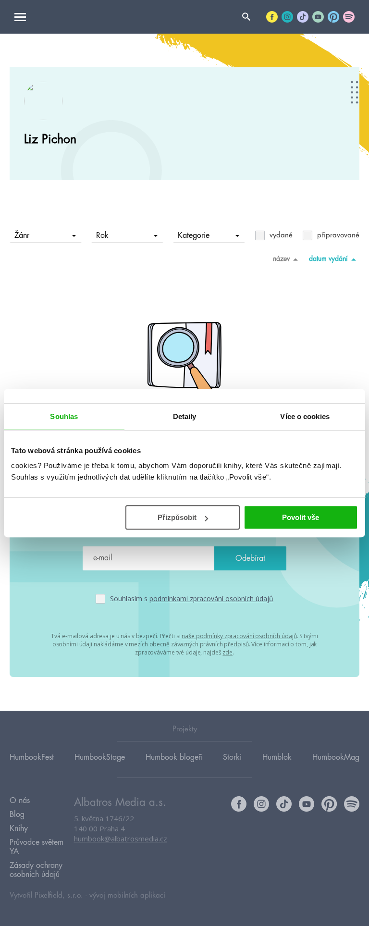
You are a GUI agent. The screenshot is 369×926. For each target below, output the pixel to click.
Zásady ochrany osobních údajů (36, 870)
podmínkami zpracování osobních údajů (211, 598)
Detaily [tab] (185, 416)
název (281, 258)
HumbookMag (335, 757)
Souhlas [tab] (64, 416)
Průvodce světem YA (36, 847)
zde (227, 652)
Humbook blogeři (174, 757)
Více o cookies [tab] (304, 416)
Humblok (277, 757)
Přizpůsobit (177, 517)
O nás (20, 800)
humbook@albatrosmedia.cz (120, 838)
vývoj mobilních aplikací (127, 895)
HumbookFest (32, 757)
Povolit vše (300, 517)
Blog (17, 814)
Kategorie (193, 235)
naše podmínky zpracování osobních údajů (239, 636)
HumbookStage (99, 757)
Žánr (21, 235)
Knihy (19, 828)
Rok (102, 235)
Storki (232, 757)
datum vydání (328, 258)
